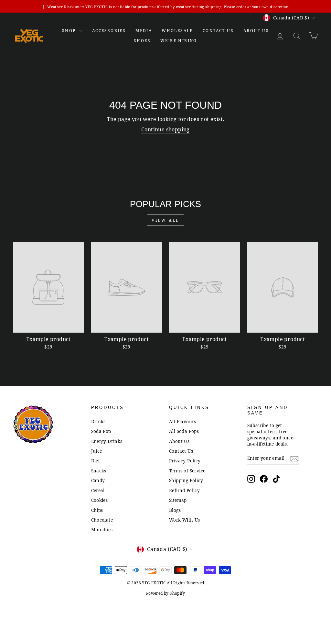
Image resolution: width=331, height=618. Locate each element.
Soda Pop (101, 431)
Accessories (109, 30)
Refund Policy (184, 490)
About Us (256, 30)
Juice (96, 451)
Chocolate (102, 520)
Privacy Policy (185, 461)
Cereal (98, 490)
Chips (97, 510)
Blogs (175, 510)
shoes (142, 40)
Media (143, 30)
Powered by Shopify (165, 593)
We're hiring (178, 40)
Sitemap (178, 500)
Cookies (99, 500)
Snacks (98, 471)
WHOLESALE (177, 30)
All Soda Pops (184, 431)
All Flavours (182, 421)
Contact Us (181, 451)
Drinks (98, 421)
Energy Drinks (107, 441)
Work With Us (184, 520)
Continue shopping (165, 129)
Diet (95, 461)
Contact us (218, 30)
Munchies (102, 529)
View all (165, 220)
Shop (70, 30)
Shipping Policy (186, 480)
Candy (98, 480)
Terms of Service (187, 471)
